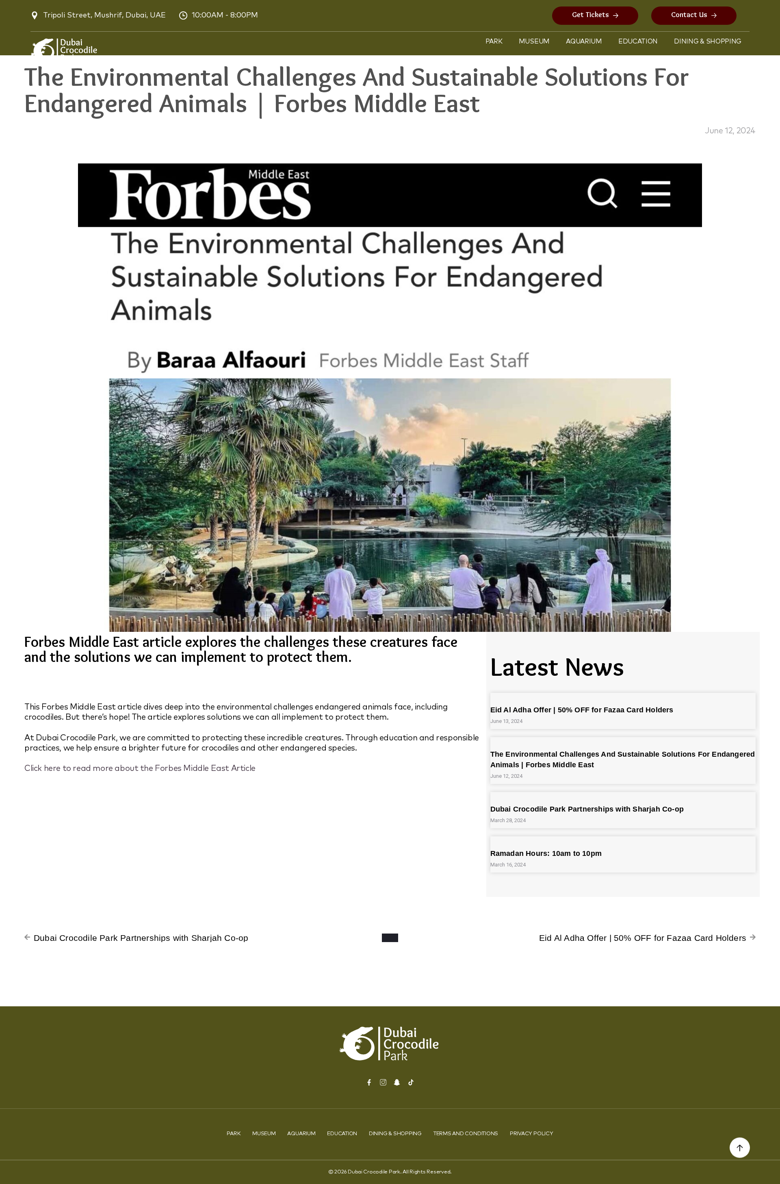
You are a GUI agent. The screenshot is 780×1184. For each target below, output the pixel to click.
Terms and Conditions (465, 1133)
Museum (534, 41)
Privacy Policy (531, 1133)
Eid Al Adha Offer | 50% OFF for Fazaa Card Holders (582, 710)
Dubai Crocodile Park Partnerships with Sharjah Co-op (587, 809)
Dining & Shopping (707, 41)
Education (638, 41)
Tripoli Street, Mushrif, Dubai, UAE (104, 15)
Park (494, 41)
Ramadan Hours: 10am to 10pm (546, 853)
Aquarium (584, 41)
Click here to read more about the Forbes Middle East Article (140, 768)
